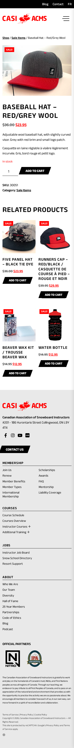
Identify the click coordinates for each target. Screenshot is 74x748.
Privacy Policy (26, 714)
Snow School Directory (17, 558)
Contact (58, 4)
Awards (43, 475)
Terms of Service (10, 714)
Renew (7, 476)
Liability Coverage (50, 492)
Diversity (8, 595)
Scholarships (47, 470)
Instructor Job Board (16, 552)
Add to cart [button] (17, 280)
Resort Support (12, 563)
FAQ (41, 481)
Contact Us (15, 449)
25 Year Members (13, 606)
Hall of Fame (10, 601)
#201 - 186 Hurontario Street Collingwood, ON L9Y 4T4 (35, 425)
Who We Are (10, 584)
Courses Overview (14, 520)
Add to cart (34, 171)
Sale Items (18, 37)
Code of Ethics (11, 617)
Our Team (8, 589)
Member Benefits (13, 481)
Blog (45, 4)
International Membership (10, 494)
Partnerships (10, 612)
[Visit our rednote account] (27, 435)
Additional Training (14, 532)
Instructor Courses (14, 526)
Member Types (12, 487)
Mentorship (46, 487)
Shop (5, 37)
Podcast (7, 629)
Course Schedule (13, 515)
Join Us (7, 470)
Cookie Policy (41, 714)
